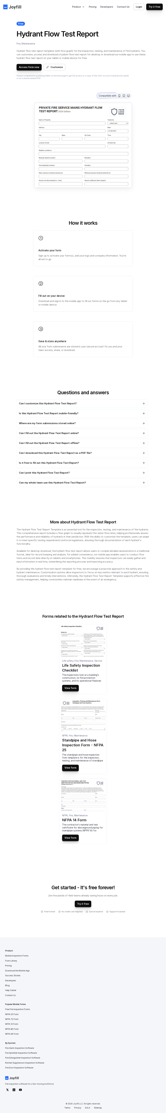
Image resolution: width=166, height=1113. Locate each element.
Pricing (92, 6)
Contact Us (123, 6)
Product (76, 6)
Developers (106, 6)
